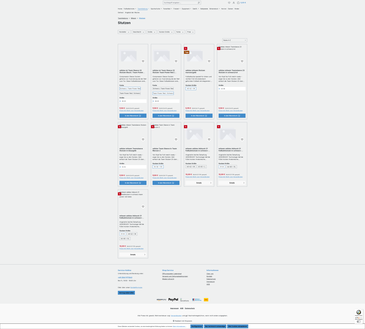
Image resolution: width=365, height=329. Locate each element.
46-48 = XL (231, 167)
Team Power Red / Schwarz (130, 93)
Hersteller (123, 32)
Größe (150, 32)
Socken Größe (164, 32)
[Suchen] (198, 3)
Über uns (210, 274)
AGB (208, 284)
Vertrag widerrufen (126, 293)
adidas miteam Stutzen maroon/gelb (195, 71)
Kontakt (209, 276)
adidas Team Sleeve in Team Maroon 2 (165, 150)
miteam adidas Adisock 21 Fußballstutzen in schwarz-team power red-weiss (130, 217)
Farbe (178, 32)
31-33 (222, 167)
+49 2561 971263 (125, 277)
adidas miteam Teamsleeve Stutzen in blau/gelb (131, 150)
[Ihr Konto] (233, 3)
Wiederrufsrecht (168, 279)
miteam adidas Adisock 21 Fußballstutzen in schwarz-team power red (197, 150)
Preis (189, 32)
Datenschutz (211, 279)
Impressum (211, 282)
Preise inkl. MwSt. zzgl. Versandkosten (131, 110)
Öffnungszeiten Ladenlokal (171, 274)
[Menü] (362, 310)
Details (199, 183)
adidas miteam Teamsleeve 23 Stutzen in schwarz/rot (232, 71)
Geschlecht (137, 32)
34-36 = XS (158, 167)
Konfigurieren (197, 326)
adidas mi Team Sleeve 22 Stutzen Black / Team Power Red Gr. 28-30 (131, 71)
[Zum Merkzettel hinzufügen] (143, 61)
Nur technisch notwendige (215, 326)
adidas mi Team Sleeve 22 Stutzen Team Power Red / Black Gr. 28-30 (164, 71)
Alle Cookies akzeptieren (237, 326)
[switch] (359, 321)
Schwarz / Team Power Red (130, 88)
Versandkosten (176, 316)
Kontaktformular (136, 287)
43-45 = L (201, 167)
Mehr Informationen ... (179, 326)
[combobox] (180, 3)
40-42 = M (191, 88)
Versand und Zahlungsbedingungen (175, 276)
